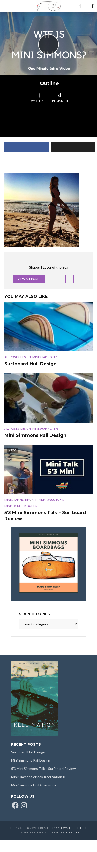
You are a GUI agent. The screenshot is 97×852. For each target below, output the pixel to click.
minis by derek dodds (20, 506)
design (25, 357)
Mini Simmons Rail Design (35, 435)
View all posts (29, 279)
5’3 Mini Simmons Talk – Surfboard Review (45, 515)
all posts (11, 357)
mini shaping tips (45, 357)
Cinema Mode (60, 100)
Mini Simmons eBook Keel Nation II (38, 777)
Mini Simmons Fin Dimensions (33, 785)
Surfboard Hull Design (30, 363)
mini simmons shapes (48, 500)
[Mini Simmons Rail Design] (48, 398)
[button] (41, 210)
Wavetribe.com (68, 832)
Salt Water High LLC (71, 827)
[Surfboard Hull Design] (48, 326)
